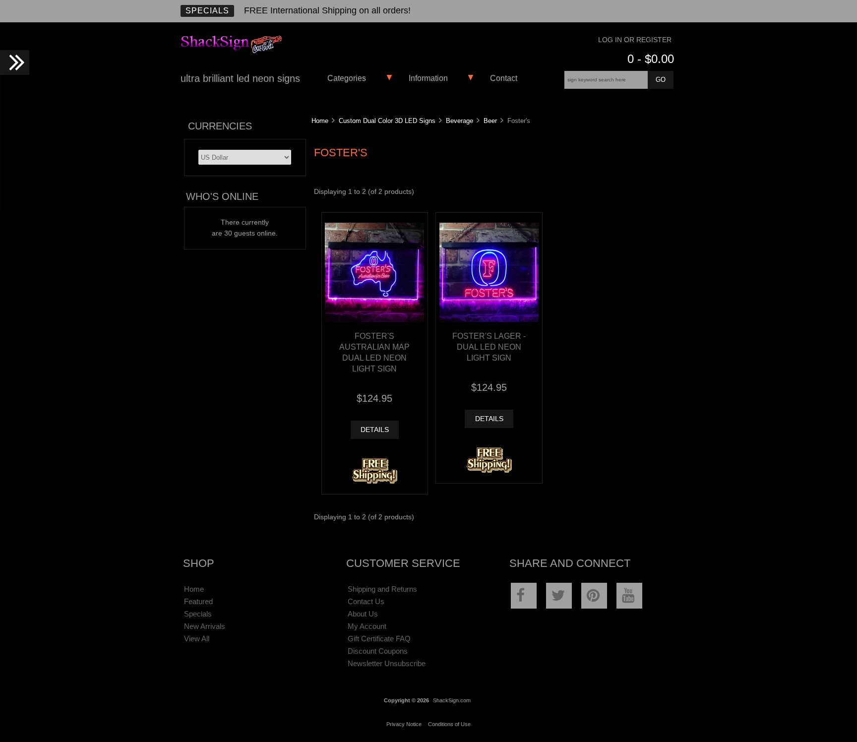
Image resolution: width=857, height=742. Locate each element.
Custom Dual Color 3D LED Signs (387, 120)
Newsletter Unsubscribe (387, 663)
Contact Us (366, 601)
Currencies (220, 126)
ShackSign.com (452, 700)
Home (319, 120)
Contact (503, 78)
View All (196, 638)
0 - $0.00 (650, 58)
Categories (346, 78)
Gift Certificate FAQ (379, 638)
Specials (207, 10)
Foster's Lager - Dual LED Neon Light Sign (489, 346)
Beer (490, 120)
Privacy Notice (404, 724)
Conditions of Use (449, 724)
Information (428, 78)
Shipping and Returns (382, 589)
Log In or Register (635, 40)
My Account (367, 626)
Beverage (459, 120)
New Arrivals (204, 626)
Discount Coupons (378, 651)
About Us (363, 614)
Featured (198, 601)
